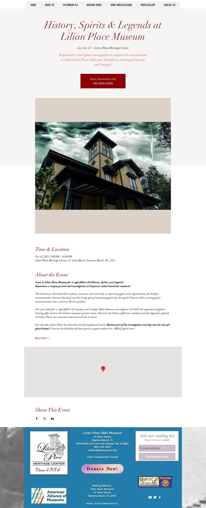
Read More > (42, 338)
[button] (49, 5)
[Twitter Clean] (155, 497)
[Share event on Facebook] (36, 418)
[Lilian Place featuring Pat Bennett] (150, 497)
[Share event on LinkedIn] (52, 418)
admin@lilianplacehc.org (103, 450)
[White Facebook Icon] (160, 497)
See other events (103, 82)
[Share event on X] (44, 418)
